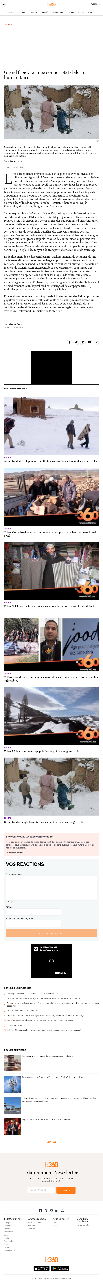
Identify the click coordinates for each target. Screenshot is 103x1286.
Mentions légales (83, 1225)
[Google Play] (60, 1268)
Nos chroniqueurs (10, 1250)
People (6, 1244)
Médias (81, 12)
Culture (70, 12)
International (57, 12)
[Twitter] (46, 1210)
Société (45, 12)
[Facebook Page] (40, 1210)
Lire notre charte (14, 852)
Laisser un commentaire (51, 933)
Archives (31, 1229)
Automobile (8, 1241)
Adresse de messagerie (19, 918)
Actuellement (9, 12)
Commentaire (14, 874)
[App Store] (42, 1268)
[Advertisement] (51, 46)
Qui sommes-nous (35, 1223)
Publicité (31, 1226)
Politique (22, 12)
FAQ (54, 1223)
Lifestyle (7, 1247)
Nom (9, 907)
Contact (55, 1226)
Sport (90, 12)
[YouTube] (51, 1210)
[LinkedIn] (57, 1210)
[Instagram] (62, 1210)
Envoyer (66, 1190)
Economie (34, 12)
